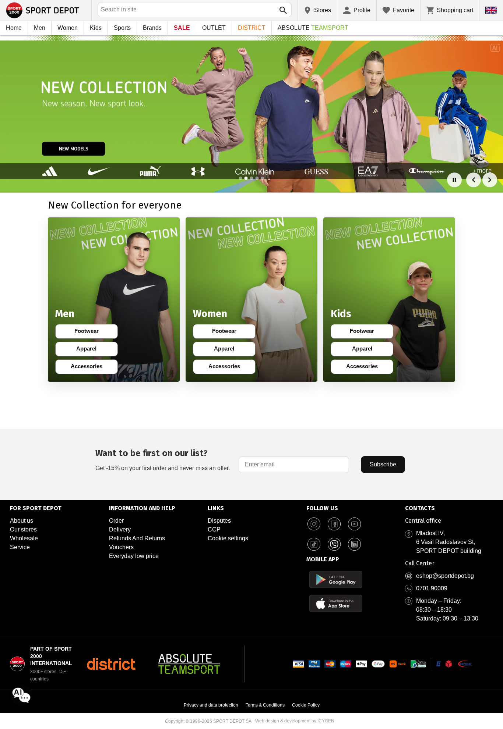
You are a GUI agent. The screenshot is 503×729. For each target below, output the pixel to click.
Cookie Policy (306, 705)
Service (20, 547)
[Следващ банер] (489, 180)
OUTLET (214, 28)
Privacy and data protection (211, 705)
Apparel (91, 350)
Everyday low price (134, 556)
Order (116, 521)
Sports (122, 28)
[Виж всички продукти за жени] (251, 299)
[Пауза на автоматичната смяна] (454, 180)
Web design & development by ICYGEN (294, 720)
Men (39, 28)
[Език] (491, 10)
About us (21, 521)
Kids (96, 28)
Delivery (120, 529)
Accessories (88, 367)
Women (67, 28)
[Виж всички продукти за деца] (389, 299)
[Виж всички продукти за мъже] (114, 299)
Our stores (23, 529)
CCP (214, 529)
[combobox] (195, 9)
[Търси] (283, 10)
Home (14, 28)
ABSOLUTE (313, 28)
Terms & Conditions (265, 705)
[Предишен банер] (473, 180)
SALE (182, 28)
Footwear (90, 332)
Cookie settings (228, 538)
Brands (152, 28)
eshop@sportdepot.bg (445, 576)
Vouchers (121, 547)
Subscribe (383, 464)
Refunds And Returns (137, 538)
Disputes (219, 521)
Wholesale (24, 538)
